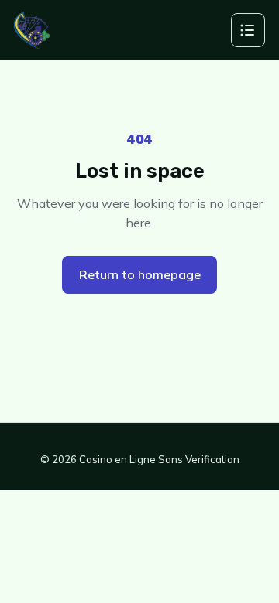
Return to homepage (140, 274)
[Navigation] (248, 30)
